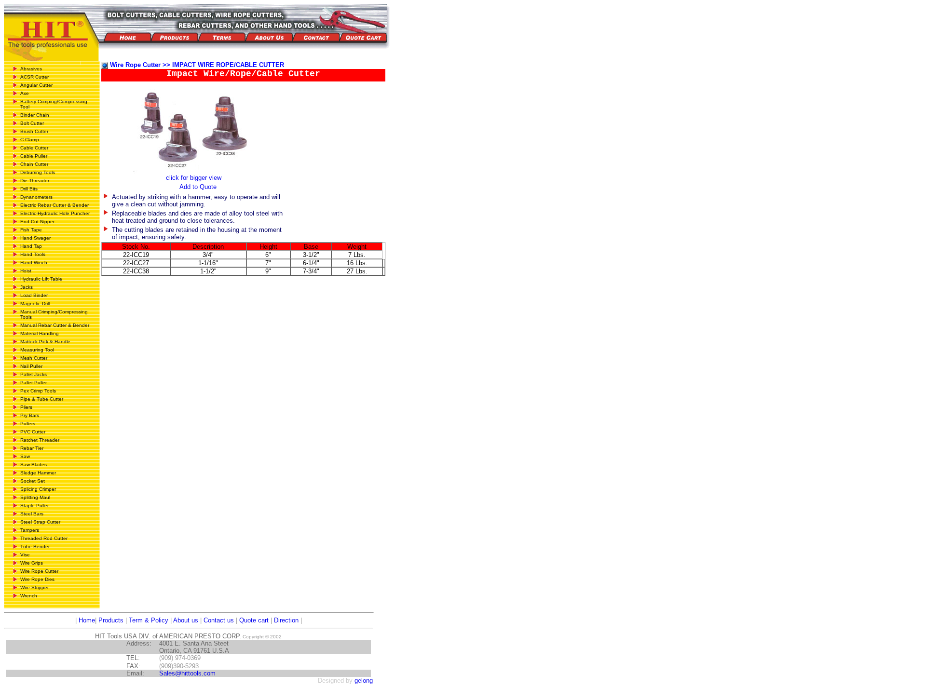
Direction (286, 620)
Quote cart (254, 620)
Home (86, 620)
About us (185, 620)
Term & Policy (148, 620)
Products (110, 620)
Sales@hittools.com (187, 673)
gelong (363, 680)
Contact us (219, 620)
